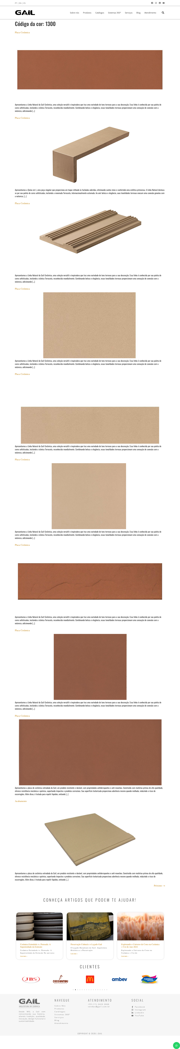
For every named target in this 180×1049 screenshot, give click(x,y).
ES (24, 3)
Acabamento (21, 801)
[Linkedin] (159, 2)
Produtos (87, 12)
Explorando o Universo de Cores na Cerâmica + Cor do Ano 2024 (140, 945)
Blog (138, 12)
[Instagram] (155, 2)
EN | (21, 3)
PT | (17, 3)
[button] (163, 12)
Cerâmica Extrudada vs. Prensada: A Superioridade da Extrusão (35, 945)
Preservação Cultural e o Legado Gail (86, 944)
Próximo (159, 885)
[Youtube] (163, 2)
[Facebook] (152, 2)
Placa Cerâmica (22, 32)
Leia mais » (23, 956)
